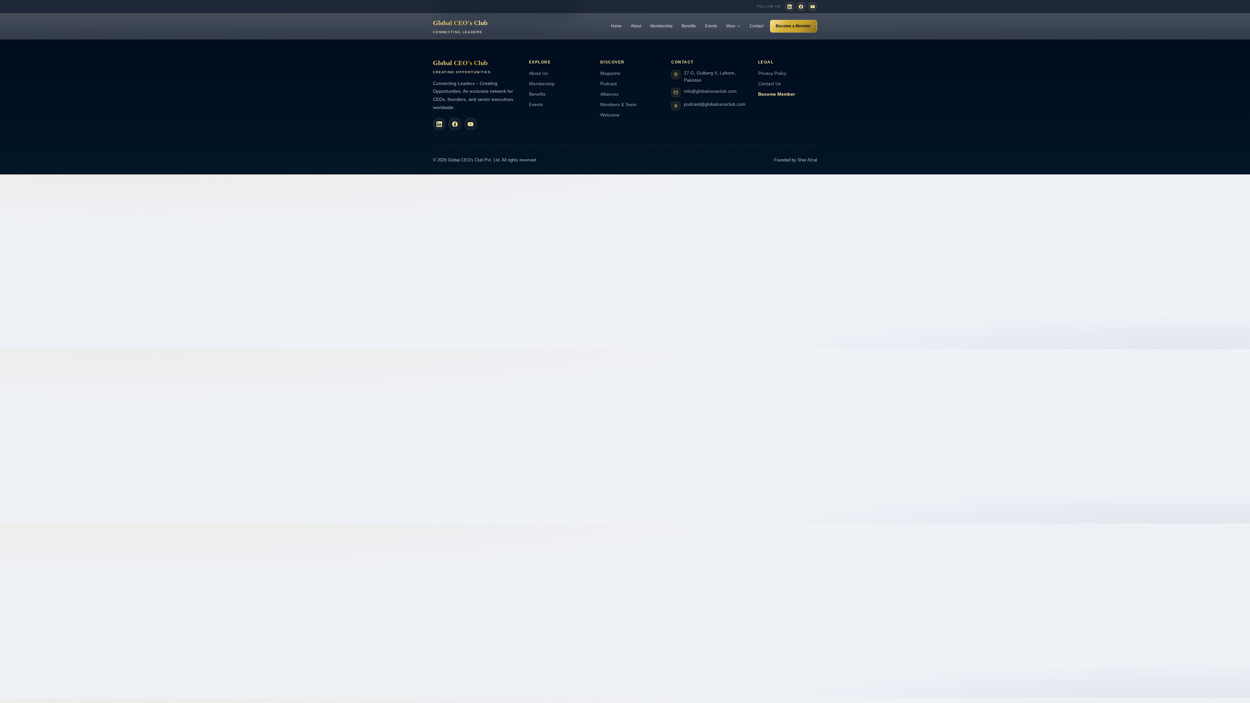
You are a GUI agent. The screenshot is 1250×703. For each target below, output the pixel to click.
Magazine (610, 73)
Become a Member (793, 26)
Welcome (609, 114)
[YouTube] (812, 6)
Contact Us (769, 83)
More (730, 26)
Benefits (689, 26)
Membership (661, 26)
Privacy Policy (772, 73)
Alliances (609, 94)
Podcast (608, 83)
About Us (538, 73)
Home (616, 26)
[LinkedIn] (789, 6)
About (636, 26)
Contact (756, 26)
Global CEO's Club (460, 26)
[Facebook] (801, 6)
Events (711, 26)
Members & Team (618, 104)
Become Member (776, 94)
